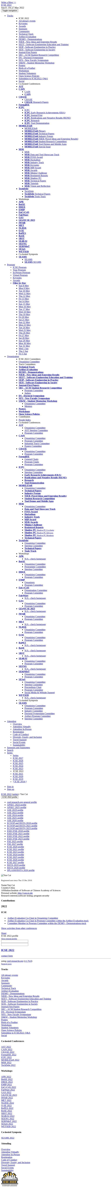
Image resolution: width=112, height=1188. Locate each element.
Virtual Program (20, 275)
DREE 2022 (7, 1082)
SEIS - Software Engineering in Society (37, 49)
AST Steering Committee (36, 430)
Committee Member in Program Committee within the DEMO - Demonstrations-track (46, 923)
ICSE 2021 (18, 774)
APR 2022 (6, 1076)
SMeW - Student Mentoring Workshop (36, 63)
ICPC (27, 110)
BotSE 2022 (7, 1079)
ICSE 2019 (18, 779)
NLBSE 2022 (7, 1103)
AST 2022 (6, 1047)
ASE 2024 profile (15, 815)
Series (15, 755)
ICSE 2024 (18, 766)
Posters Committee (33, 446)
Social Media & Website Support (39, 692)
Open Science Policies (29, 76)
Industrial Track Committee (37, 443)
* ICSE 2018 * (20, 781)
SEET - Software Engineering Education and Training (44, 44)
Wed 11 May (24, 293)
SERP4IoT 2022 (9, 1121)
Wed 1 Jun (23, 348)
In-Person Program (21, 272)
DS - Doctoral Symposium (31, 57)
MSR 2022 (6, 1062)
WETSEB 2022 (8, 1126)
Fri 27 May (24, 335)
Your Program (19, 270)
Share (3, 933)
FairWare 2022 (8, 1090)
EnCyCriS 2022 (8, 1087)
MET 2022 (6, 1100)
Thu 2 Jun (23, 351)
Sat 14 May (24, 301)
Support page (6, 964)
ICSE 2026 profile (15, 860)
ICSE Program (19, 267)
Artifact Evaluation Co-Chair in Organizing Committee (32, 918)
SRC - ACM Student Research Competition (39, 55)
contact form (7, 956)
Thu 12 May (24, 296)
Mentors (28, 406)
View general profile (9, 939)
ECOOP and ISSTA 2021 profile (22, 826)
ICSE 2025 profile (15, 857)
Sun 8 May (24, 285)
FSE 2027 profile (15, 844)
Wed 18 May (25, 312)
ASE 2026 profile (15, 820)
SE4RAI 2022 (7, 1116)
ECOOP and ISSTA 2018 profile (22, 823)
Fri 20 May (24, 317)
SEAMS (28, 259)
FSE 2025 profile (15, 841)
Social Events (19, 742)
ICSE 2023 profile (15, 852)
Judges (27, 393)
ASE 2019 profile (15, 810)
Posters (22, 65)
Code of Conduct (21, 734)
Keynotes (23, 23)
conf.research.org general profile (22, 802)
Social (21, 81)
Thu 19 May (24, 314)
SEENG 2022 (7, 1118)
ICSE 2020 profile (15, 846)
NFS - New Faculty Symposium (33, 60)
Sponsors (23, 29)
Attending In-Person (22, 729)
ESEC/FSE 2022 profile (18, 836)
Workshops (24, 70)
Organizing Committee (29, 361)
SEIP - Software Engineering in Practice (37, 47)
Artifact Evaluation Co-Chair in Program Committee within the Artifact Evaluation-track (48, 920)
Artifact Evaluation (27, 36)
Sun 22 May (24, 322)
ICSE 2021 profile (15, 849)
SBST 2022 (6, 1113)
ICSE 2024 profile (15, 854)
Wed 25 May (25, 330)
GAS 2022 (6, 1092)
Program (11, 264)
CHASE (28, 99)
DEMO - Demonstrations (30, 39)
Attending (11, 721)
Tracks (10, 15)
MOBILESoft (30, 128)
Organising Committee (34, 616)
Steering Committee (33, 472)
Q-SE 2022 (6, 1105)
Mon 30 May (25, 343)
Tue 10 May (24, 291)
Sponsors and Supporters (18, 747)
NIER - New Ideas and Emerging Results (38, 42)
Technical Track (26, 34)
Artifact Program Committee (37, 716)
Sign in (10, 786)
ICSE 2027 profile (15, 862)
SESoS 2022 (7, 1124)
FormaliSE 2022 (8, 1054)
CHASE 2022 (7, 1052)
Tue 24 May (24, 327)
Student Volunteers (27, 73)
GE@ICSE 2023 (9, 1095)
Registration (18, 732)
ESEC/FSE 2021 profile (18, 833)
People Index (25, 420)
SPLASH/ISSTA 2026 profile (21, 870)
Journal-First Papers (28, 52)
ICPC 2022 (6, 1057)
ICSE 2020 (18, 776)
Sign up (10, 789)
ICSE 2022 (6, 794)
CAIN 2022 (6, 1049)
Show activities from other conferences (19, 928)
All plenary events (27, 21)
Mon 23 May (25, 325)
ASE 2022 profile (15, 812)
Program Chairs (31, 462)
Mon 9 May (24, 288)
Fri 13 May (24, 299)
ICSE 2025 (18, 763)
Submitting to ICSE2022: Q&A (33, 78)
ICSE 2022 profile (9, 797)
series (15, 794)
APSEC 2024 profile (16, 805)
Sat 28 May (24, 338)
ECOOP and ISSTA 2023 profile (22, 828)
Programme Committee (35, 566)
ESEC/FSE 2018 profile (18, 831)
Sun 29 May (24, 340)
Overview (17, 724)
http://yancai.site (25, 893)
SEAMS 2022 (7, 1138)
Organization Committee (35, 590)
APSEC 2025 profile (16, 807)
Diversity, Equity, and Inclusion (27, 737)
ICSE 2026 (18, 760)
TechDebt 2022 (8, 1065)
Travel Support (20, 739)
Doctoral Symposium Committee (39, 713)
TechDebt (29, 191)
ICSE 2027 (18, 758)
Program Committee (33, 390)
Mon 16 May (25, 306)
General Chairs (31, 459)
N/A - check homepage (35, 559)
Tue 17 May (24, 309)
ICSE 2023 (18, 768)
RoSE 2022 (6, 1111)
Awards (22, 26)
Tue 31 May (24, 346)
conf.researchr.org (15, 961)
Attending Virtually (22, 726)
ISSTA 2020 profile (16, 867)
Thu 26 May (24, 333)
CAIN (27, 91)
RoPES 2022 (7, 1108)
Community (24, 31)
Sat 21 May (24, 319)
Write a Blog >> (8, 2)
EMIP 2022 (6, 1084)
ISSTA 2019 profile (16, 865)
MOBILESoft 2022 (10, 1060)
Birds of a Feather (27, 68)
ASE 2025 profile (15, 818)
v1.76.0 (28, 961)
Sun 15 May (24, 304)
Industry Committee (33, 711)
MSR (26, 152)
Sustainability (19, 745)
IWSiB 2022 (7, 1097)
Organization (13, 356)
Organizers (29, 582)
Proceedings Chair (32, 687)
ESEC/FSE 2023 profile (18, 839)
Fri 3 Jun (23, 354)
